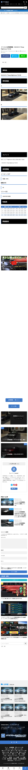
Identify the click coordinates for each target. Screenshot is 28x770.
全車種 (8, 13)
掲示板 (25, 4)
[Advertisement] (14, 29)
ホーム (2, 4)
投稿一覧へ (14, 488)
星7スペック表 (14, 750)
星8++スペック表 (14, 752)
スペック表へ (14, 406)
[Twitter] (15, 56)
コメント (3, 537)
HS (25, 51)
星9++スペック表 (13, 4)
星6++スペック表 (6, 750)
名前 (2, 550)
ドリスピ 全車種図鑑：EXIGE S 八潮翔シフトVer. (20, 503)
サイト (2, 561)
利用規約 (15, 758)
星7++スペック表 (22, 750)
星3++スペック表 (19, 747)
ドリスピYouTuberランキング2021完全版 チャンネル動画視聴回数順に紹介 (14, 638)
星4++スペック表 (9, 749)
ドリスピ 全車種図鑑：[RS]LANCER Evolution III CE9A (6, 716)
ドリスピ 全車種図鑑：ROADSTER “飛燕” (20, 524)
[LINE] (23, 56)
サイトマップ (18, 760)
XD (4, 646)
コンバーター (22, 755)
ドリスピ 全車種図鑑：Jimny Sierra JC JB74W (20, 716)
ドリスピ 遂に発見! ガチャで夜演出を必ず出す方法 (11, 598)
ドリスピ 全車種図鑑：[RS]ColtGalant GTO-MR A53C (6, 700)
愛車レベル (20, 4)
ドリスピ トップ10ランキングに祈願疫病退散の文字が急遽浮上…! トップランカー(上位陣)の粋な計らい (13, 618)
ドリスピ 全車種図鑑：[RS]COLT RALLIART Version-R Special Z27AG (20, 700)
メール (3, 555)
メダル (4, 755)
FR (23, 51)
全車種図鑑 (7, 4)
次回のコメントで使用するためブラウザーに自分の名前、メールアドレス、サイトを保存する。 (13, 568)
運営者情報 (9, 758)
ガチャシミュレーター (12, 755)
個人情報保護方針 (22, 758)
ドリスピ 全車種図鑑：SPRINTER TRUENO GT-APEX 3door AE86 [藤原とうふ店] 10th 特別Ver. (20, 514)
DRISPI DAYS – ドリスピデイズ (17, 763)
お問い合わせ (10, 760)
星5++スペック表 (18, 749)
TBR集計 (23, 753)
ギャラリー (5, 757)
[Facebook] (5, 56)
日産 (22, 51)
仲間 (19, 753)
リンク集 (4, 758)
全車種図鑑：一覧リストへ (14, 399)
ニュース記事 (16, 757)
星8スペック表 (5, 752)
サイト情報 (22, 757)
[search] (25, 7)
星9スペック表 (22, 752)
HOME (3, 13)
